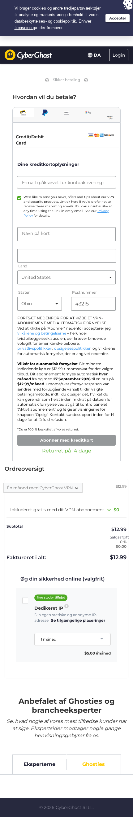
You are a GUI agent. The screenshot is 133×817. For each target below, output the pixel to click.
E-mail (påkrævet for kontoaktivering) (63, 182)
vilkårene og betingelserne (41, 333)
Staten (24, 292)
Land (22, 266)
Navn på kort (36, 233)
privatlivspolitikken (34, 348)
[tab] (23, 112)
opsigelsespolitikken (73, 348)
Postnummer (84, 292)
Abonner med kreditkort (66, 440)
